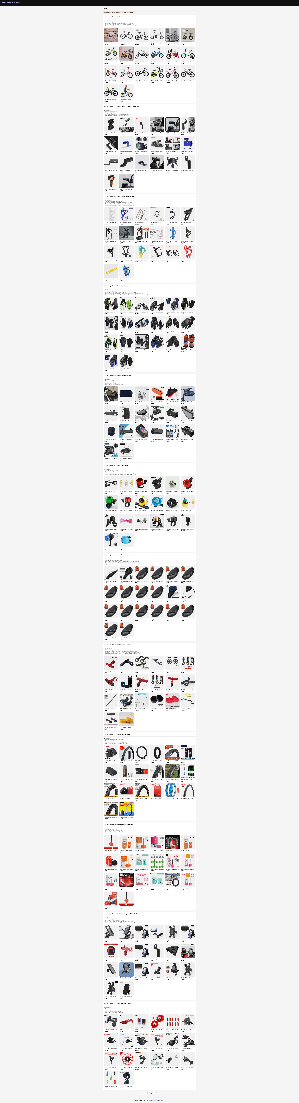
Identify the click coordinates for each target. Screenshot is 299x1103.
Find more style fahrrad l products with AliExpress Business (118, 12)
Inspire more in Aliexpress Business (149, 1093)
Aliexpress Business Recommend (156, 1100)
